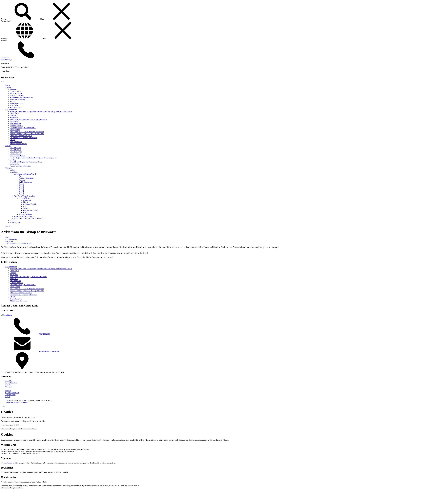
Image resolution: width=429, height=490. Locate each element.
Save (20, 488)
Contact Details (15, 91)
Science (26, 208)
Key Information (11, 109)
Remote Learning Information (20, 166)
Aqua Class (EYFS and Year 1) (25, 174)
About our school (16, 93)
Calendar (13, 116)
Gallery (12, 170)
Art (24, 206)
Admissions (14, 122)
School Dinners (15, 150)
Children (8, 168)
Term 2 (21, 186)
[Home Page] (6, 59)
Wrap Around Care (16, 103)
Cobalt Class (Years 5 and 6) (24, 216)
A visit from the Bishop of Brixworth (18, 243)
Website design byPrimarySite (16, 402)
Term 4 (21, 190)
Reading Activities (25, 214)
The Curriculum (15, 124)
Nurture (12, 101)
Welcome (13, 89)
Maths (25, 202)
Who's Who (14, 105)
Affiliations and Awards (18, 144)
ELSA (12, 220)
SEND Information (16, 126)
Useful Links (14, 164)
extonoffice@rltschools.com (49, 351)
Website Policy (10, 395)
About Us (8, 87)
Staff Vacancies (15, 107)
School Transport (16, 152)
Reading (22, 180)
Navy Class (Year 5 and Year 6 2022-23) (28, 218)
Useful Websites (24, 198)
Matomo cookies (12, 463)
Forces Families (15, 154)
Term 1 (21, 184)
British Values (15, 130)
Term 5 (21, 192)
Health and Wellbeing (17, 99)
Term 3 (21, 188)
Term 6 (21, 194)
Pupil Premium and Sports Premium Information (27, 132)
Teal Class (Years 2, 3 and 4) (24, 196)
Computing (27, 200)
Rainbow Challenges (26, 178)
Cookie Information (12, 393)
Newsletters (14, 118)
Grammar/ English (29, 204)
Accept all (13, 429)
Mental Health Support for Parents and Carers (26, 162)
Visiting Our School (17, 95)
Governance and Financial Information (23, 138)
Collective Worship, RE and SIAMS (23, 128)
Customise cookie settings (27, 429)
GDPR (12, 140)
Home (7, 85)
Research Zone (15, 222)
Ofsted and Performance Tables (21, 136)
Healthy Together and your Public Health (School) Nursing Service (33, 158)
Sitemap (8, 391)
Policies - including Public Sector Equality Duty (27, 134)
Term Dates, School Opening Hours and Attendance (28, 120)
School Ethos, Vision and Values (21, 97)
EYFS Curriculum (25, 182)
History (25, 212)
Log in (7, 226)
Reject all (5, 429)
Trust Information (16, 142)
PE (20, 176)
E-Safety (13, 160)
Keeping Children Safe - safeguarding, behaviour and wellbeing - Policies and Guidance (41, 111)
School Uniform (15, 148)
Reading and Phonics (30, 210)
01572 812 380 (44, 334)
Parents (8, 146)
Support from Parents (17, 156)
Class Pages (14, 172)
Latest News (14, 114)
